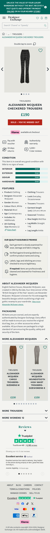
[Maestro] (33, 509)
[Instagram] (18, 503)
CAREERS (28, 485)
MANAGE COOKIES (18, 493)
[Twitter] (32, 503)
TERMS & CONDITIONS (20, 489)
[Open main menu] (4, 18)
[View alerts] (42, 18)
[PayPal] (33, 515)
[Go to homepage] (15, 19)
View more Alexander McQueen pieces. (21, 303)
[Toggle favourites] (38, 18)
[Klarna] (25, 522)
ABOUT (10, 485)
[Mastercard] (25, 509)
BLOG (18, 485)
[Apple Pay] (25, 515)
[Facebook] (22, 503)
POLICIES (36, 489)
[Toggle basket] (46, 18)
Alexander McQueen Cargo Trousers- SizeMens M (13, 379)
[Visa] (16, 509)
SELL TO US (34, 493)
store (37, 11)
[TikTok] (27, 503)
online (10, 11)
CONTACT (39, 485)
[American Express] (16, 515)
